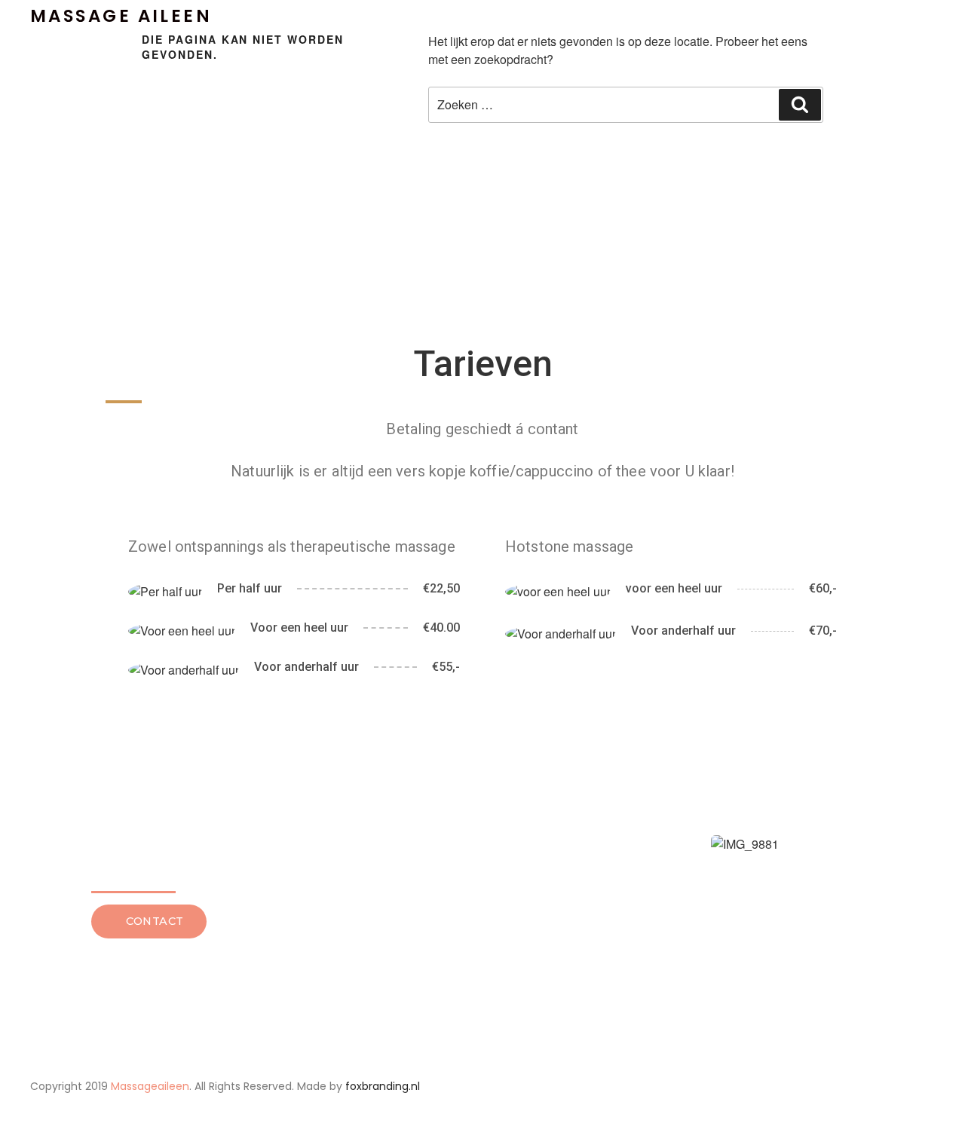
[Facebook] (786, 1087)
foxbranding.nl (382, 1086)
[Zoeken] (800, 105)
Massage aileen (121, 16)
